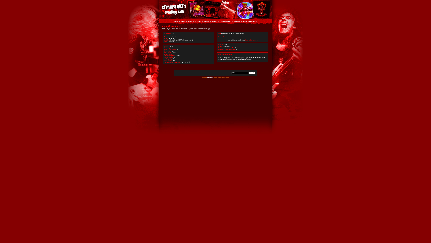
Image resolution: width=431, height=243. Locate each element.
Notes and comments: (225, 54)
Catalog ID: (167, 34)
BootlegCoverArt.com (251, 40)
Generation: (167, 51)
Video (190, 21)
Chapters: (221, 45)
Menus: (220, 46)
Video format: (168, 52)
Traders (214, 21)
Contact (237, 21)
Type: (165, 41)
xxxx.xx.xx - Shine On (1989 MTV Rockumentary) (191, 29)
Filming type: (168, 48)
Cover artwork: (222, 37)
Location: (167, 40)
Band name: (168, 37)
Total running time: (170, 56)
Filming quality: (168, 57)
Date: (165, 38)
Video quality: (168, 60)
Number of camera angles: (226, 48)
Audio (183, 21)
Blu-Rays (198, 21)
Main (176, 21)
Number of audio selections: (227, 49)
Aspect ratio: (168, 54)
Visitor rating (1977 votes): (172, 62)
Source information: (170, 49)
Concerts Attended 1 (250, 21)
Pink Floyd (166, 29)
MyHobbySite (210, 77)
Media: (166, 46)
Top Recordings (225, 21)
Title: (219, 34)
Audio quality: (168, 59)
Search (206, 21)
